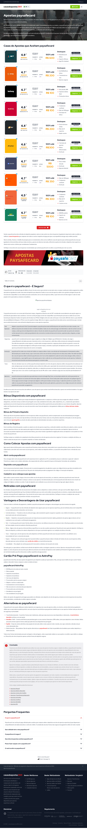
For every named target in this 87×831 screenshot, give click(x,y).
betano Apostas (24, 76)
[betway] (11, 91)
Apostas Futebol (71, 783)
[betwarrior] (10, 197)
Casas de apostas (51, 785)
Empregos (80, 825)
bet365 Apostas (31, 779)
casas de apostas (14, 236)
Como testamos (73, 825)
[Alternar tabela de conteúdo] (79, 281)
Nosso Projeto (67, 823)
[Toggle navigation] (81, 7)
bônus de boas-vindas (72, 406)
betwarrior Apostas (24, 200)
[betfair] (11, 146)
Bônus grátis (70, 788)
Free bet (69, 790)
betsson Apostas (24, 182)
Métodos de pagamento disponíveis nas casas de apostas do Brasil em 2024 (34, 766)
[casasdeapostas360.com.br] (13, 7)
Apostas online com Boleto (54, 781)
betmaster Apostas (24, 166)
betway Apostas (24, 94)
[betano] (11, 74)
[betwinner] (11, 214)
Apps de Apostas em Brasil (54, 779)
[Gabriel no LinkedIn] (13, 273)
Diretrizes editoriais (77, 823)
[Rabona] (11, 108)
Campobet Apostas (32, 788)
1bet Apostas (24, 130)
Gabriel (10, 273)
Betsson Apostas (31, 783)
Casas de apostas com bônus (75, 785)
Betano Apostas (31, 781)
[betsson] (10, 180)
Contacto (60, 823)
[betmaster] (11, 163)
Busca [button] (81, 2)
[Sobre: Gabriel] (6, 272)
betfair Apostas (24, 148)
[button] (26, 6)
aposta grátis (16, 420)
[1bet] (11, 127)
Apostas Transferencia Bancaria (73, 780)
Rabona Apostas (24, 111)
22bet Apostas (23, 59)
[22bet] (11, 56)
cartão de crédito (33, 541)
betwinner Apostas (23, 218)
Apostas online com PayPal (54, 783)
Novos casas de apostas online (53, 789)
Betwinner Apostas (32, 785)
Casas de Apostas (8, 766)
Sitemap (55, 823)
